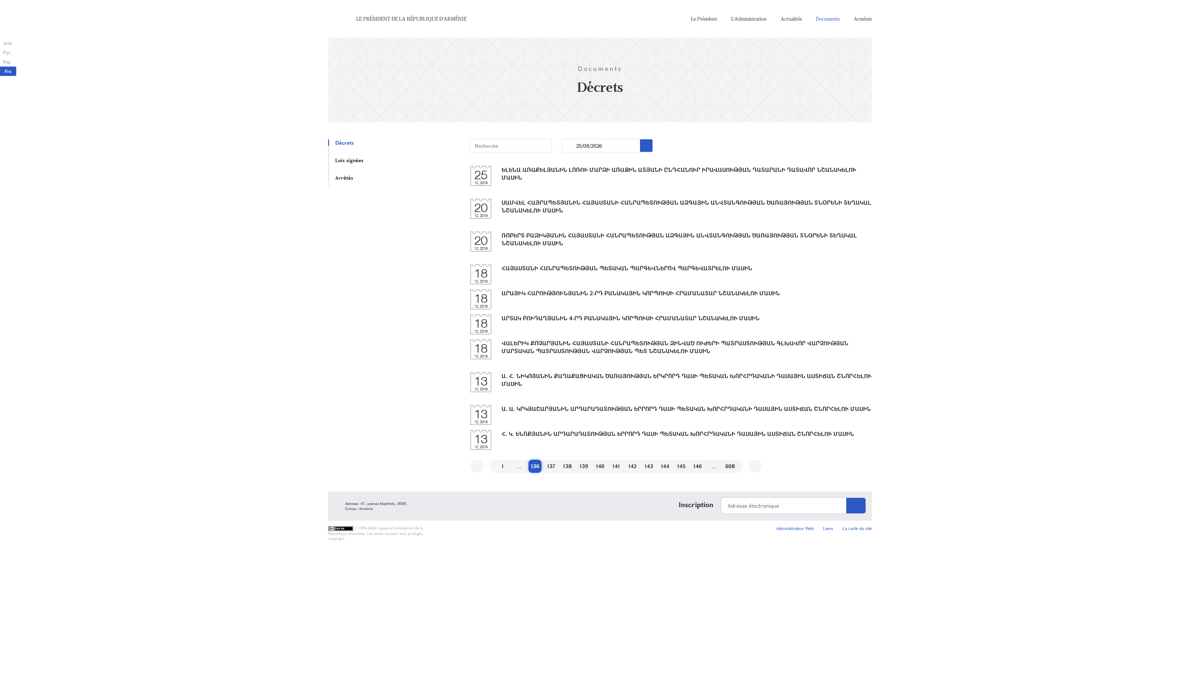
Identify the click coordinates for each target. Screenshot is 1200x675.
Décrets (344, 142)
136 (535, 466)
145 (681, 466)
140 (600, 466)
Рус (6, 52)
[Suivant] (755, 466)
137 (551, 466)
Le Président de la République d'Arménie (411, 18)
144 (665, 466)
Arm (7, 43)
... (569, 145)
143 (649, 466)
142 (632, 466)
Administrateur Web (795, 528)
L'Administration (749, 18)
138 (567, 466)
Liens (828, 528)
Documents (828, 18)
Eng (6, 62)
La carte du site (857, 528)
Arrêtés (344, 177)
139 (584, 466)
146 (697, 466)
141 (616, 466)
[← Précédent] (476, 466)
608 (730, 466)
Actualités (791, 18)
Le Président (704, 18)
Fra (8, 71)
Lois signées (349, 160)
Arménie (863, 18)
